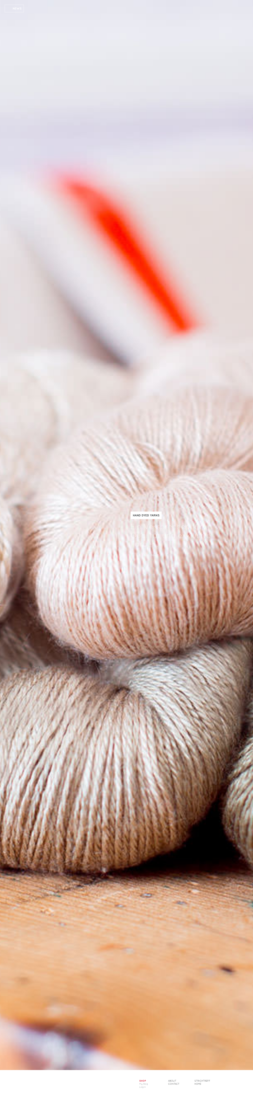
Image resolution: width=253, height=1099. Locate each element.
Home (197, 1083)
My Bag (143, 1083)
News (17, 8)
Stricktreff (202, 1080)
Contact (173, 1083)
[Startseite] (63, 1084)
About (172, 1080)
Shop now (149, 555)
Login (142, 1087)
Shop (142, 1080)
